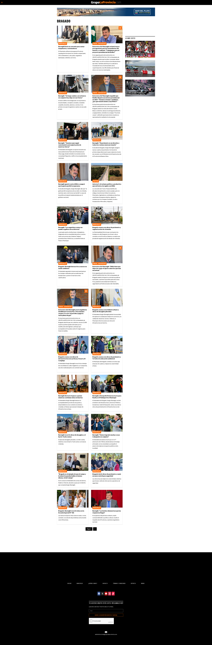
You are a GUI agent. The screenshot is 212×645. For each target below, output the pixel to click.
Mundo (143, 583)
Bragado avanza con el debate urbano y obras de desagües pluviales (105, 310)
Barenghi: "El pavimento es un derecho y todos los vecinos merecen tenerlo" (105, 144)
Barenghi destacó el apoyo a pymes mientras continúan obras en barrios (70, 397)
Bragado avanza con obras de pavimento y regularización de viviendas (106, 228)
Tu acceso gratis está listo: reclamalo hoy (106, 603)
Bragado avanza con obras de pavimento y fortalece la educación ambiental (106, 358)
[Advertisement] (90, 540)
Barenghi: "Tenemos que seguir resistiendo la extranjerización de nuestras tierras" (69, 145)
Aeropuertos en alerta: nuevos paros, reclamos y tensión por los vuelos (135, 73)
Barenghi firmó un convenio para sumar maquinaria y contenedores (71, 47)
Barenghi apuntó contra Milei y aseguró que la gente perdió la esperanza (71, 185)
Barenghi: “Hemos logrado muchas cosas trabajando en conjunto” (106, 436)
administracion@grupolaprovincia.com (106, 634)
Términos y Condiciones (119, 583)
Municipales (62, 43)
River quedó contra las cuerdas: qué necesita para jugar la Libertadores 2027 (135, 53)
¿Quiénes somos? (92, 583)
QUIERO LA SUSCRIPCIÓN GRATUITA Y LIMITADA (106, 615)
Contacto (105, 583)
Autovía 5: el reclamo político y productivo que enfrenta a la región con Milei (106, 185)
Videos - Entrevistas (99, 43)
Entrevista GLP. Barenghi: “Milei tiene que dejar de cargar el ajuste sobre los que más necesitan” (106, 268)
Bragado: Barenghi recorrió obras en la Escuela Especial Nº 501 (71, 512)
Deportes (133, 583)
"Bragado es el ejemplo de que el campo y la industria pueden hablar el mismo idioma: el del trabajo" (72, 476)
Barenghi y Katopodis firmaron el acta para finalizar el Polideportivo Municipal (106, 397)
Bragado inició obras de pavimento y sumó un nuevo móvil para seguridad (106, 475)
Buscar (69, 583)
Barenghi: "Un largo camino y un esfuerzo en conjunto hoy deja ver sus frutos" (72, 97)
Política (95, 181)
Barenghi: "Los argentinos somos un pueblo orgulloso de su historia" (70, 228)
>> (94, 529)
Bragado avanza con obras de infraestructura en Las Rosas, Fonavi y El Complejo (71, 359)
